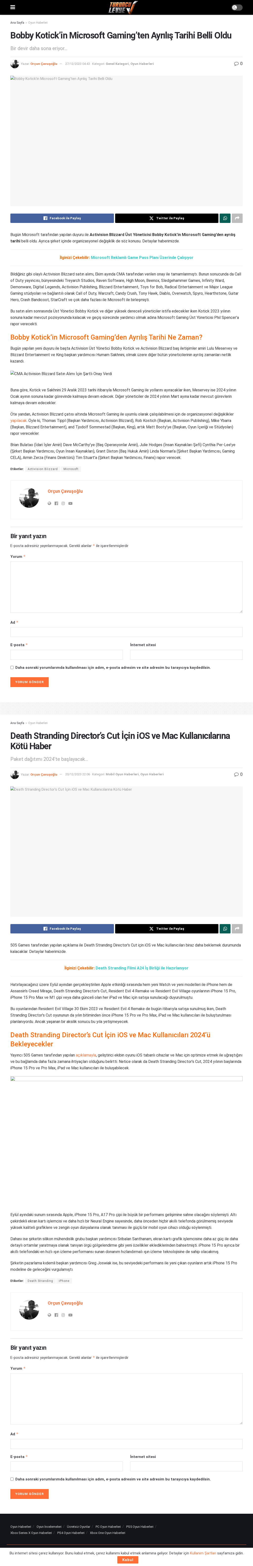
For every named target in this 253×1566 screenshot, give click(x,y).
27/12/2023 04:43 (77, 64)
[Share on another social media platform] (237, 218)
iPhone (64, 1281)
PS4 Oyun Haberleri (70, 1533)
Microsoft (71, 469)
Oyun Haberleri (38, 22)
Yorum (18, 556)
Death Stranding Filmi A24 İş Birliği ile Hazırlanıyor (142, 968)
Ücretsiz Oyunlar (78, 1527)
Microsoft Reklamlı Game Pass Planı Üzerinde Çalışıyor (142, 257)
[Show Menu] (12, 7)
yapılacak (18, 420)
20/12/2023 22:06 (77, 774)
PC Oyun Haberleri (108, 1527)
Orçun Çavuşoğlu (43, 64)
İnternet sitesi (143, 645)
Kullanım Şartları (203, 1553)
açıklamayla (86, 1055)
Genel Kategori (117, 64)
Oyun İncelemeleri (49, 1527)
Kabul (127, 1560)
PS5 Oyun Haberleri (139, 1527)
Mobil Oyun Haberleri (122, 774)
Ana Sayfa (17, 22)
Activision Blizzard (43, 469)
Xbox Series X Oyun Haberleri (31, 1533)
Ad (14, 622)
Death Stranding (40, 1281)
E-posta (19, 644)
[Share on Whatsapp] (225, 218)
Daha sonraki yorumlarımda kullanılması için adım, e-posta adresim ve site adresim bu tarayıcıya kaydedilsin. (113, 667)
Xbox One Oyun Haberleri (107, 1533)
